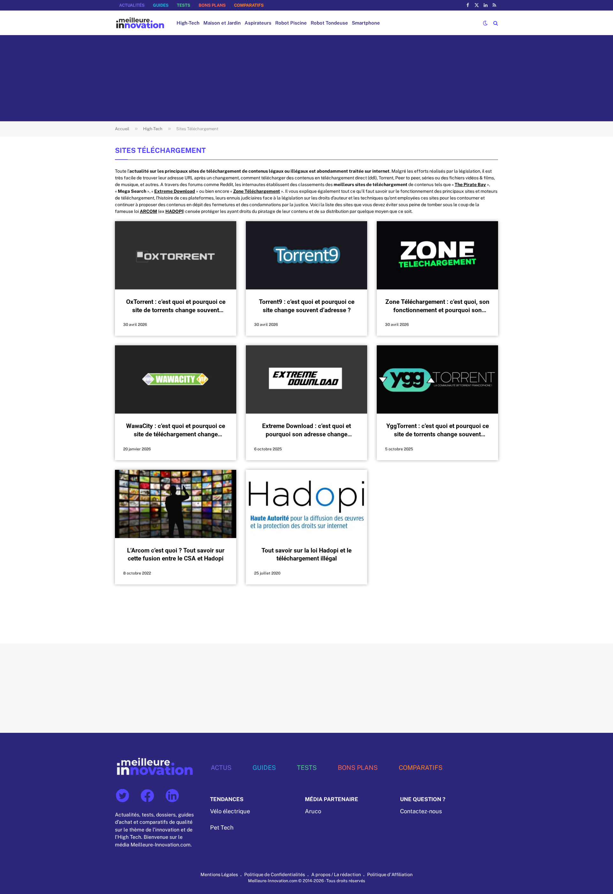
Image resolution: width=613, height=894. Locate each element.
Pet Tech (221, 827)
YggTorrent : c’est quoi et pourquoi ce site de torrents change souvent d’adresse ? (437, 430)
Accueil (122, 128)
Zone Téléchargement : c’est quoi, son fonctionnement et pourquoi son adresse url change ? (437, 306)
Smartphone (366, 23)
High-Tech (188, 23)
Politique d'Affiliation (389, 874)
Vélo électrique (230, 811)
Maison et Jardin (222, 23)
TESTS (183, 5)
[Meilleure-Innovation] (140, 23)
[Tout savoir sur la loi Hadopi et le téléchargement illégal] (306, 504)
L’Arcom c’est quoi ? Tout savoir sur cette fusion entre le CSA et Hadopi (175, 554)
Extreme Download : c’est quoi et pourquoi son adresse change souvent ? (306, 430)
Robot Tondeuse (329, 23)
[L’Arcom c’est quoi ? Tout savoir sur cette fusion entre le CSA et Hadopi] (175, 504)
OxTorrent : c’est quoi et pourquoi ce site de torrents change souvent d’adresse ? (175, 306)
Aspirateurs (258, 23)
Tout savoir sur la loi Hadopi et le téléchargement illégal (306, 554)
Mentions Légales (219, 874)
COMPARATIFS (249, 5)
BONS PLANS (212, 5)
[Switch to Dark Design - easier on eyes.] (485, 23)
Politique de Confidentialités (274, 874)
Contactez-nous (421, 811)
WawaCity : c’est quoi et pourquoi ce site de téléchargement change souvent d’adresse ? (175, 430)
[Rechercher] (495, 23)
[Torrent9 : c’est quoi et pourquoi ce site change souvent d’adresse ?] (306, 255)
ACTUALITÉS (132, 5)
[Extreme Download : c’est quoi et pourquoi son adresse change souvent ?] (306, 379)
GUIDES (161, 5)
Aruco (313, 811)
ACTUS (221, 767)
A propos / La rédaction (336, 874)
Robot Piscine (291, 23)
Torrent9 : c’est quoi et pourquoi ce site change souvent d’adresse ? (306, 306)
